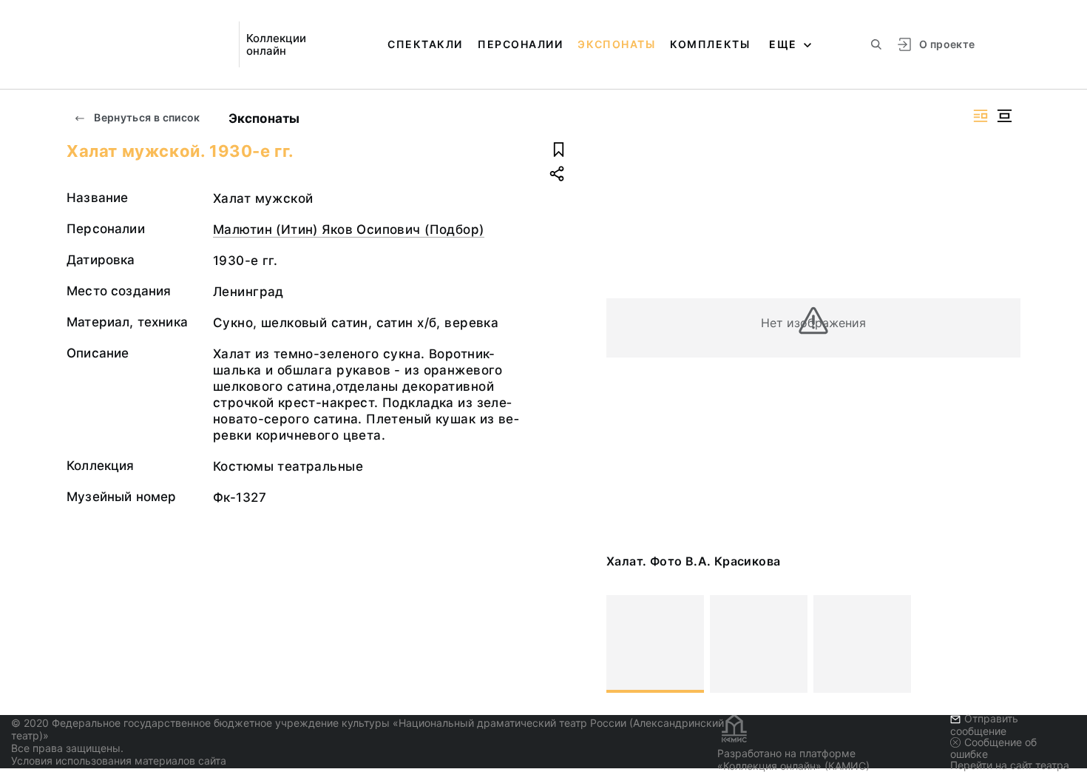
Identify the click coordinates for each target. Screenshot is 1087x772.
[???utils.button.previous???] (624, 644)
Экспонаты (616, 44)
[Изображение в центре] (1004, 116)
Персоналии (520, 44)
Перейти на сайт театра (1009, 765)
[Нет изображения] (655, 644)
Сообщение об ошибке (993, 748)
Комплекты (710, 44)
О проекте (947, 44)
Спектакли (425, 44)
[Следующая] (1002, 644)
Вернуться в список (146, 117)
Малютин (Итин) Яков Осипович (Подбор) (348, 229)
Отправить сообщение (984, 724)
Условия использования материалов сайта (118, 760)
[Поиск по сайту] (876, 44)
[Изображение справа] (980, 116)
